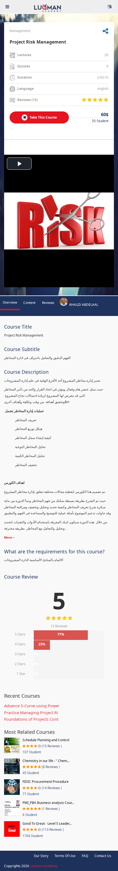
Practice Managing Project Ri (31, 712)
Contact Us (102, 855)
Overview (10, 302)
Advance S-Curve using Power (32, 705)
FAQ (85, 855)
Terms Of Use (65, 855)
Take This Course (43, 117)
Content (29, 302)
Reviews (48, 302)
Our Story (41, 855)
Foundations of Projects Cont (31, 719)
